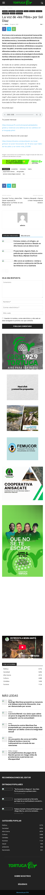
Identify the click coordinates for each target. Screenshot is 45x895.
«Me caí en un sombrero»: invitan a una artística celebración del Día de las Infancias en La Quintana (28, 263)
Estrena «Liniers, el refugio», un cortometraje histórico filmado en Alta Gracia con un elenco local (27, 243)
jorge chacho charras (8, 171)
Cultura (26, 11)
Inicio (3, 8)
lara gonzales (20, 171)
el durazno (23, 169)
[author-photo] (22, 222)
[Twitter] (9, 29)
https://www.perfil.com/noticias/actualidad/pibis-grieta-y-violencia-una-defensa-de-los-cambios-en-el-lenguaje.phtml (21, 127)
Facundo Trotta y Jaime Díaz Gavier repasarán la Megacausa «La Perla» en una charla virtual (12, 201)
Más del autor (25, 236)
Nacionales (19, 13)
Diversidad (39, 11)
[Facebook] (4, 29)
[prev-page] (3, 271)
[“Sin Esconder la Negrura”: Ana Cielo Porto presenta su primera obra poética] (7, 791)
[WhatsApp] (14, 29)
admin (6, 24)
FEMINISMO (6, 13)
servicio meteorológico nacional (12, 174)
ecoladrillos (14, 169)
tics (24, 174)
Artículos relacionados (10, 236)
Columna (9, 8)
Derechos (32, 11)
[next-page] (6, 271)
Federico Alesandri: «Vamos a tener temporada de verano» (33, 200)
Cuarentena (19, 11)
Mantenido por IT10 (22, 892)
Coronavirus (12, 11)
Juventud (12, 13)
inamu (30, 169)
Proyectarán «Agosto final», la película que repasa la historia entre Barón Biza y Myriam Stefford (28, 253)
